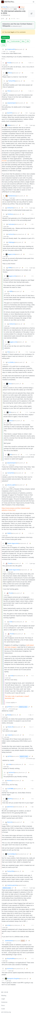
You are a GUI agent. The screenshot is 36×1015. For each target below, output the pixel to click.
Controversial (15, 41)
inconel (4, 160)
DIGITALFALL (9, 2)
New (23, 41)
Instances (4, 1002)
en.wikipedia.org (5, 15)
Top (8, 41)
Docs (3, 1005)
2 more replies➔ (11, 702)
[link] (6, 18)
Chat (3, 45)
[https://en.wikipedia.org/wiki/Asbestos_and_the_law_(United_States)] (31, 13)
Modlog (3, 995)
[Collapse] (3, 49)
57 (3, 18)
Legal (3, 999)
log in (12, 32)
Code (3, 1009)
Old (28, 41)
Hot (3, 41)
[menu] (33, 1)
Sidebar (4, 37)
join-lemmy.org (6, 1012)
